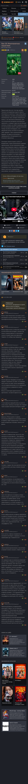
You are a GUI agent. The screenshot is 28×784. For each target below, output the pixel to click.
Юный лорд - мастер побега (17, 711)
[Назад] (26, 27)
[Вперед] (26, 24)
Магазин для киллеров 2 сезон (19, 703)
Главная (4, 8)
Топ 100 (13, 14)
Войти (19, 2)
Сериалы (23, 8)
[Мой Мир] (16, 231)
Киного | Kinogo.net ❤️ (9, 37)
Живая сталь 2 (14, 648)
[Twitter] (18, 231)
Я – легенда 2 (13, 636)
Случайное (23, 14)
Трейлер (14, 193)
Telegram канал (10, 246)
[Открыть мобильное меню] (25, 2)
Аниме (24, 11)
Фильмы (13, 8)
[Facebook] (12, 231)
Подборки (4, 14)
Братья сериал (14, 723)
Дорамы (4, 11)
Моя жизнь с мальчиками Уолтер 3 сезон (7, 682)
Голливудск (18, 680)
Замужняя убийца (6, 703)
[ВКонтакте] (10, 231)
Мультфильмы (14, 11)
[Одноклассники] (14, 231)
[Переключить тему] (23, 2)
